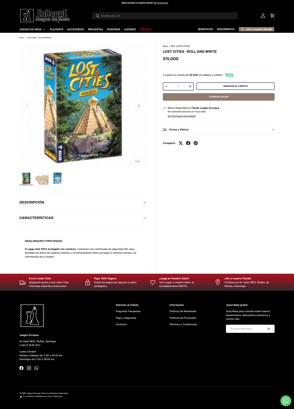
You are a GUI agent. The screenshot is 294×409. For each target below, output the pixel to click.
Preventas (95, 29)
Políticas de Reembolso (182, 311)
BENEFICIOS (205, 29)
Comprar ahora (219, 96)
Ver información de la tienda (182, 116)
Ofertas (145, 29)
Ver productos (160, 2)
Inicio (21, 38)
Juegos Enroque (33, 393)
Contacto (121, 324)
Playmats (56, 29)
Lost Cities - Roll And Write (39, 38)
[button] (272, 15)
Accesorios (75, 29)
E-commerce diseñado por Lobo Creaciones (42, 396)
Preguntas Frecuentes (128, 311)
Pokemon (113, 29)
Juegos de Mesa (30, 29)
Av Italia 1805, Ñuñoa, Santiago (37, 341)
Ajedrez (130, 29)
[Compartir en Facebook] (188, 143)
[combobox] (165, 15)
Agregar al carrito (235, 86)
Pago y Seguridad (126, 317)
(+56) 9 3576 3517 (29, 345)
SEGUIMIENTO (225, 29)
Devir (165, 46)
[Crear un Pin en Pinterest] (195, 143)
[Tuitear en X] (180, 143)
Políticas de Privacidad (182, 317)
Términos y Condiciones (183, 324)
